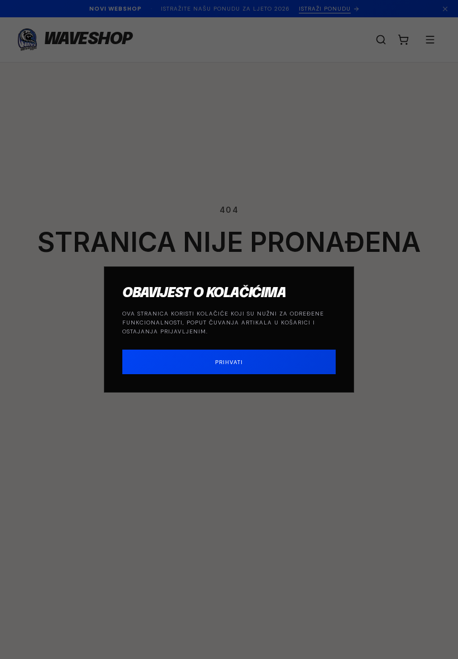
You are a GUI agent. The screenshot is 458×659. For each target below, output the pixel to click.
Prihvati (229, 362)
